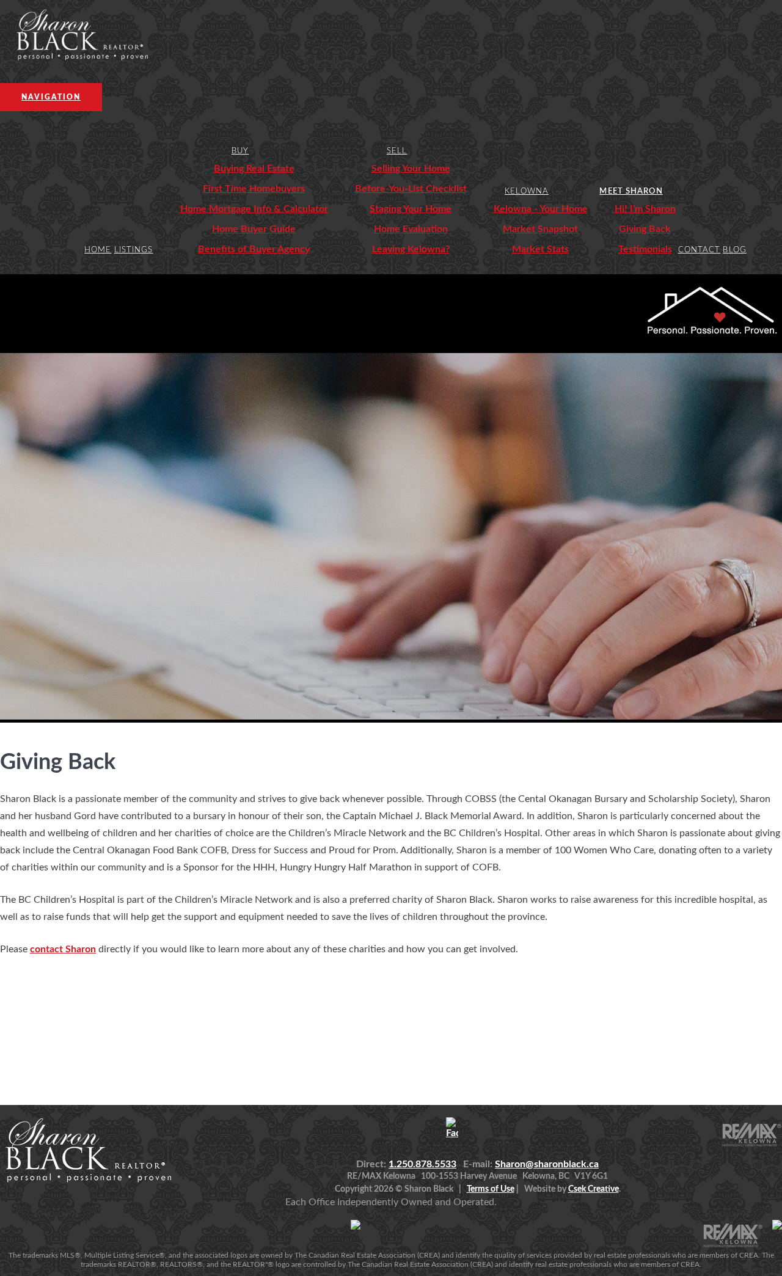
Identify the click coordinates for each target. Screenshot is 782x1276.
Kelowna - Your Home (541, 209)
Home (97, 250)
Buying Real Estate (254, 168)
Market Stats (540, 249)
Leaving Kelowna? (411, 249)
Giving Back (645, 229)
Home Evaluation (411, 229)
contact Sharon (63, 949)
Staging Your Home (410, 209)
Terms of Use (490, 1189)
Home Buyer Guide (254, 229)
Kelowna (527, 191)
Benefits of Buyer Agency (254, 249)
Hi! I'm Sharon (645, 209)
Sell (397, 151)
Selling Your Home (410, 168)
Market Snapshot (540, 229)
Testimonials (645, 249)
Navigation (51, 97)
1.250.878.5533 (422, 1164)
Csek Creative (593, 1189)
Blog (734, 250)
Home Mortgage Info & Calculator (254, 209)
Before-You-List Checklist (411, 189)
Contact (699, 250)
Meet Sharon (630, 191)
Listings (133, 250)
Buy (240, 151)
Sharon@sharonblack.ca (547, 1164)
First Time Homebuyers (254, 189)
